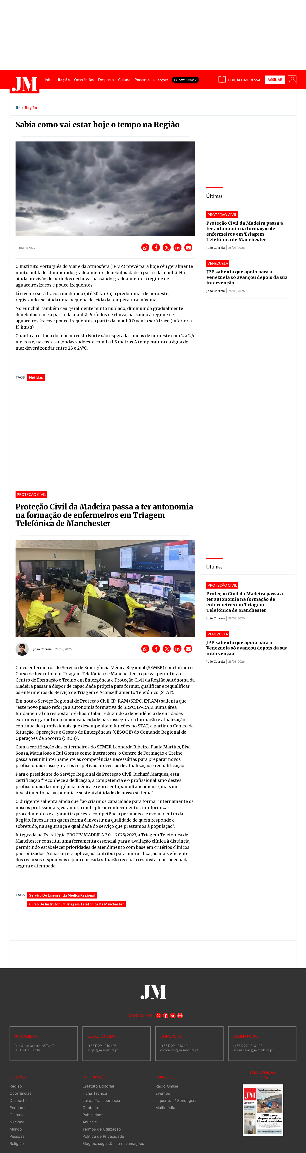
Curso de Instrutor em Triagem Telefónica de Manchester (76, 904)
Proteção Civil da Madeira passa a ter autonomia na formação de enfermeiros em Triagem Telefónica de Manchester (244, 231)
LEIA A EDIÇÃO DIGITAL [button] (263, 1075)
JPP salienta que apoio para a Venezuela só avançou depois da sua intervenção (247, 277)
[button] (291, 79)
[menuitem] (49, 79)
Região (31, 107)
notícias (36, 377)
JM (18, 107)
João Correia (215, 247)
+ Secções (161, 80)
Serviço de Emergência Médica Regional (62, 895)
